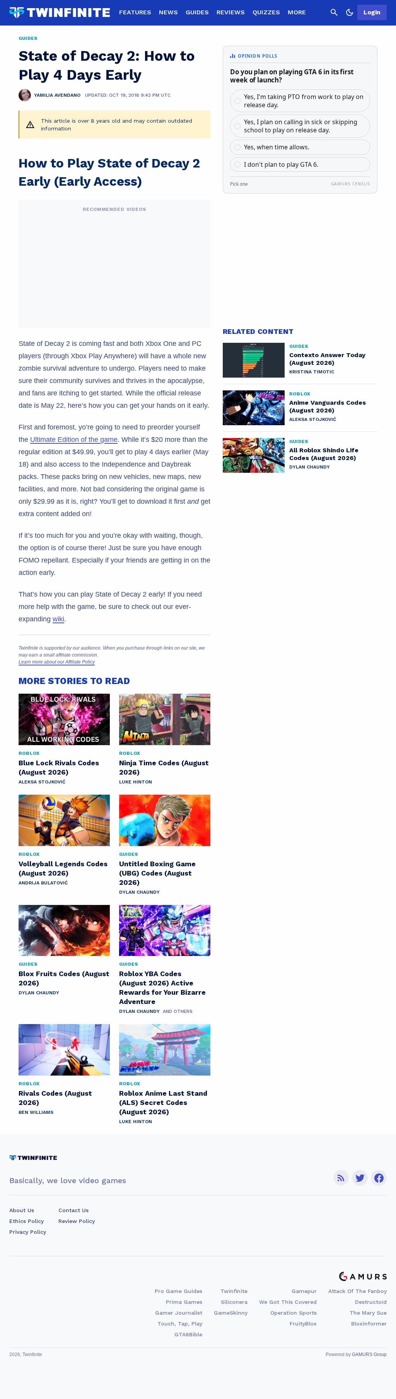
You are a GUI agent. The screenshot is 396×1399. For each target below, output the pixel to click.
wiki (58, 619)
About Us (21, 1210)
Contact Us (73, 1210)
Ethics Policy (26, 1221)
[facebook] (379, 1178)
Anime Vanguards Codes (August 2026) (327, 406)
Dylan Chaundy (139, 892)
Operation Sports (293, 1313)
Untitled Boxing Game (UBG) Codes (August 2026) (157, 873)
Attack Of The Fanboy (357, 1291)
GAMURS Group (369, 1354)
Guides (197, 12)
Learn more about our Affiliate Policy (57, 662)
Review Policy (76, 1221)
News (168, 12)
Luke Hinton (135, 782)
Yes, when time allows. (276, 147)
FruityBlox (303, 1323)
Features (135, 12)
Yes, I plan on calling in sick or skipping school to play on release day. (300, 126)
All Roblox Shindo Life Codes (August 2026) (323, 454)
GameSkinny (231, 1313)
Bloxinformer (369, 1323)
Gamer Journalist (178, 1313)
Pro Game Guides (178, 1291)
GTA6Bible (188, 1334)
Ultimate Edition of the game (74, 439)
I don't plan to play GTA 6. (281, 164)
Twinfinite (234, 1291)
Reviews (231, 12)
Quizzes (266, 12)
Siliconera (234, 1302)
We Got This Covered (288, 1302)
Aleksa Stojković (42, 782)
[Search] (334, 12)
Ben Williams (36, 1112)
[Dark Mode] (349, 12)
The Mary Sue (368, 1313)
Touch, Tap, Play (179, 1323)
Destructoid (371, 1302)
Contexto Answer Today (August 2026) (327, 358)
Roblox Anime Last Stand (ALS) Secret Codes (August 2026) (163, 1102)
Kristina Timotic (311, 372)
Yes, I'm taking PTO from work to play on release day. (304, 100)
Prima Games (184, 1302)
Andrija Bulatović (43, 883)
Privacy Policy (27, 1232)
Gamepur (304, 1291)
